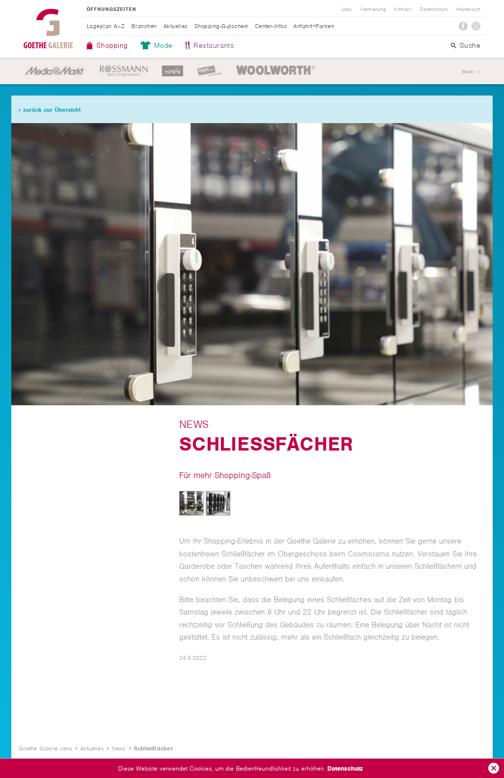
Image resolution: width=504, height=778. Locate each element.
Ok (493, 768)
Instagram (476, 26)
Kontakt (402, 9)
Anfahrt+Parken (313, 26)
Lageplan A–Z (106, 26)
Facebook (463, 26)
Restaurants (213, 45)
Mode (163, 45)
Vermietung (373, 9)
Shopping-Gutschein (221, 26)
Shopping (112, 45)
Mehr (468, 71)
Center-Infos (271, 26)
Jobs (347, 9)
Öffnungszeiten (111, 9)
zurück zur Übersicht (52, 110)
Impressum (468, 9)
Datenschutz (345, 768)
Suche (470, 45)
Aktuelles (175, 26)
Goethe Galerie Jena (48, 28)
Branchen (144, 26)
